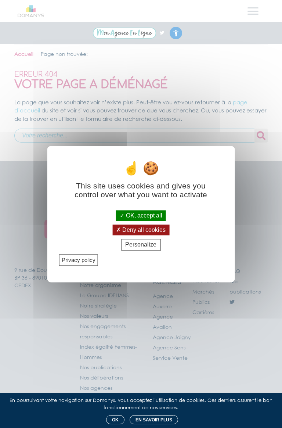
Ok (115, 419)
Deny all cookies (143, 230)
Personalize (140, 245)
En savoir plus (153, 419)
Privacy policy (78, 260)
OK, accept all (143, 215)
